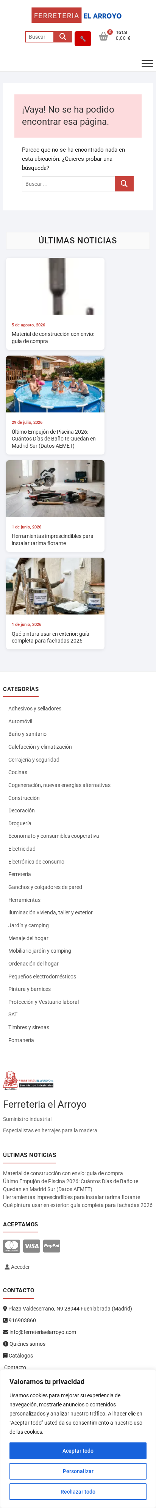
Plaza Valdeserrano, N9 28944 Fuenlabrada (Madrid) (69, 1309)
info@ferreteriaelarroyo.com (42, 1332)
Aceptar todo (78, 1451)
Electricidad (22, 849)
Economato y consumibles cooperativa (53, 836)
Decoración (21, 810)
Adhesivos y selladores (34, 708)
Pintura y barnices (29, 989)
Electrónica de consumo (36, 862)
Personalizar (78, 1471)
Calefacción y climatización (40, 747)
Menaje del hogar (28, 938)
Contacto (14, 1367)
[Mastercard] (11, 1247)
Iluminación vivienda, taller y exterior (50, 912)
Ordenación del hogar (33, 964)
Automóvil (20, 721)
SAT (12, 1014)
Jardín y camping (28, 925)
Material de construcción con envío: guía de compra (63, 1173)
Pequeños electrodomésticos (42, 976)
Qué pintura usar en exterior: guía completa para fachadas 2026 (78, 1205)
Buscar (62, 36)
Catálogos (20, 1356)
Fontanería (21, 1040)
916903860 (22, 1320)
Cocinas (17, 772)
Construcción (24, 798)
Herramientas (24, 900)
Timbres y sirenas (28, 1027)
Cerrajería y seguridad (33, 760)
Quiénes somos (26, 1344)
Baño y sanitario (27, 734)
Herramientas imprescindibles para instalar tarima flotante (71, 1197)
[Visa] (31, 1247)
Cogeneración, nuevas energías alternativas (59, 785)
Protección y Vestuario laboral (43, 1002)
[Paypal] (51, 1247)
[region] (78, 1438)
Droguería (19, 823)
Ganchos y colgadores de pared (45, 887)
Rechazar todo (78, 1492)
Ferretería (19, 874)
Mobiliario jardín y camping (39, 951)
